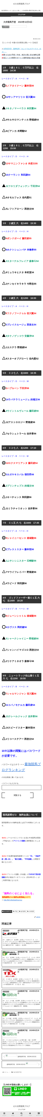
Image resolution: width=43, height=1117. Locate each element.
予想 (16, 911)
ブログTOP (21, 1109)
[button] (38, 547)
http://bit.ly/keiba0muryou (13, 900)
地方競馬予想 (7, 911)
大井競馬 (31, 911)
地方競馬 (23, 911)
